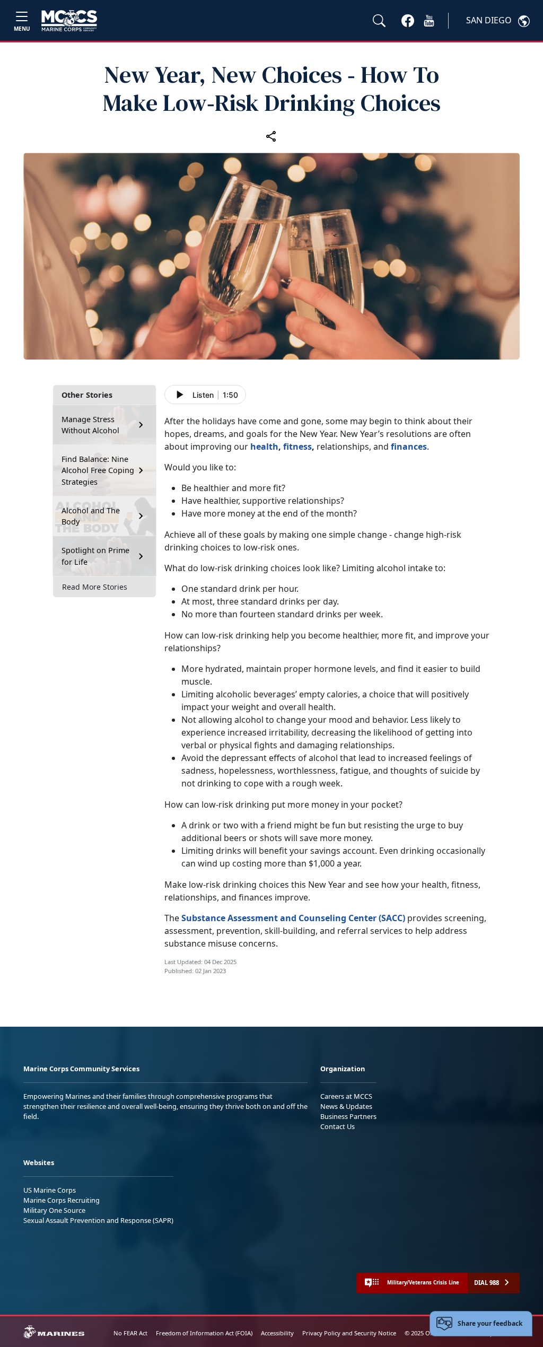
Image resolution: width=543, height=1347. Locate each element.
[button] (407, 20)
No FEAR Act (130, 1333)
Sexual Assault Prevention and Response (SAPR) (98, 1220)
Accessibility (277, 1333)
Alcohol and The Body (91, 516)
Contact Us (337, 1126)
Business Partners (348, 1116)
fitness (297, 446)
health (264, 446)
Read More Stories (94, 587)
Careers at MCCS (346, 1096)
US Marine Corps (49, 1190)
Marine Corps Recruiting (61, 1200)
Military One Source (54, 1210)
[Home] (69, 20)
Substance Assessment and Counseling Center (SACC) (293, 918)
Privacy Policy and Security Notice (349, 1333)
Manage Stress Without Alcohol (90, 425)
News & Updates (346, 1106)
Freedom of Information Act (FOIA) (204, 1333)
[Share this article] (271, 135)
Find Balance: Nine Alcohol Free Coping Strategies (98, 470)
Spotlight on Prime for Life (95, 556)
